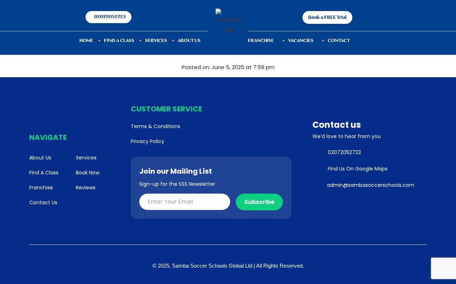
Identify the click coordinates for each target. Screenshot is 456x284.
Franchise (261, 40)
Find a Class (119, 40)
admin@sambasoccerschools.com (370, 185)
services (156, 40)
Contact (339, 40)
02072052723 (110, 17)
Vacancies (301, 40)
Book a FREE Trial (327, 17)
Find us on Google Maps (358, 168)
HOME (86, 40)
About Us (189, 40)
